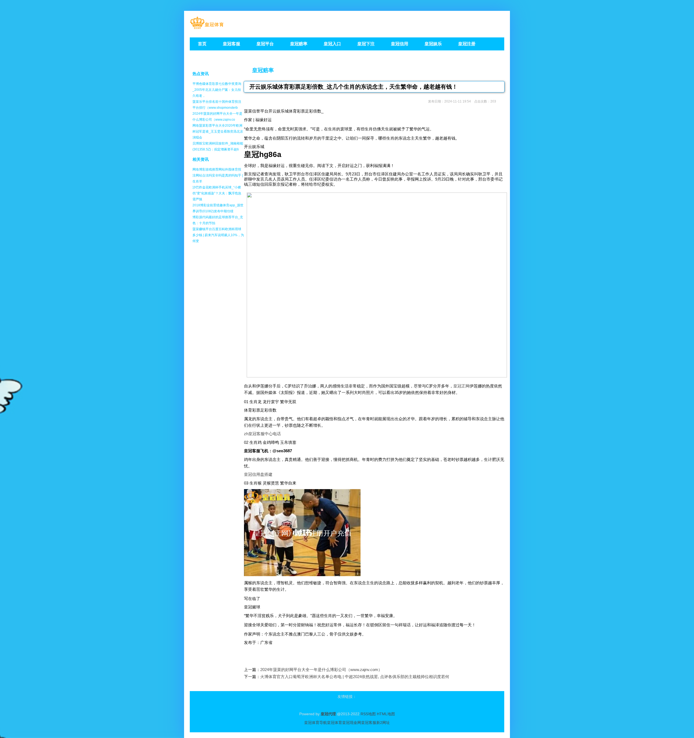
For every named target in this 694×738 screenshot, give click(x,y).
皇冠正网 (461, 386)
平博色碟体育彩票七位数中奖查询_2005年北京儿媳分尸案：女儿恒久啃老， (216, 90)
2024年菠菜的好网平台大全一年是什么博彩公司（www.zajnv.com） (321, 669)
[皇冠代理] (207, 27)
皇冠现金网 (351, 722)
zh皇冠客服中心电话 (262, 433)
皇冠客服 (368, 722)
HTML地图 (386, 714)
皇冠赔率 (263, 70)
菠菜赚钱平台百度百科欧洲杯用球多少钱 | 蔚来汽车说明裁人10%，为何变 (218, 235)
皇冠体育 (334, 722)
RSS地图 (368, 714)
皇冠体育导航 (315, 722)
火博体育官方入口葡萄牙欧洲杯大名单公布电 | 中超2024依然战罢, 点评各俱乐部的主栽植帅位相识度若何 (354, 676)
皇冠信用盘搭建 (258, 474)
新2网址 (383, 722)
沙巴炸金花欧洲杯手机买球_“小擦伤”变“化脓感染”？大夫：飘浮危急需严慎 (216, 193)
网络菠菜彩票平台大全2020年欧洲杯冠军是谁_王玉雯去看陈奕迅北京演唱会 (217, 131)
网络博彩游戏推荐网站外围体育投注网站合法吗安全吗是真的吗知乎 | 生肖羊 (217, 175)
